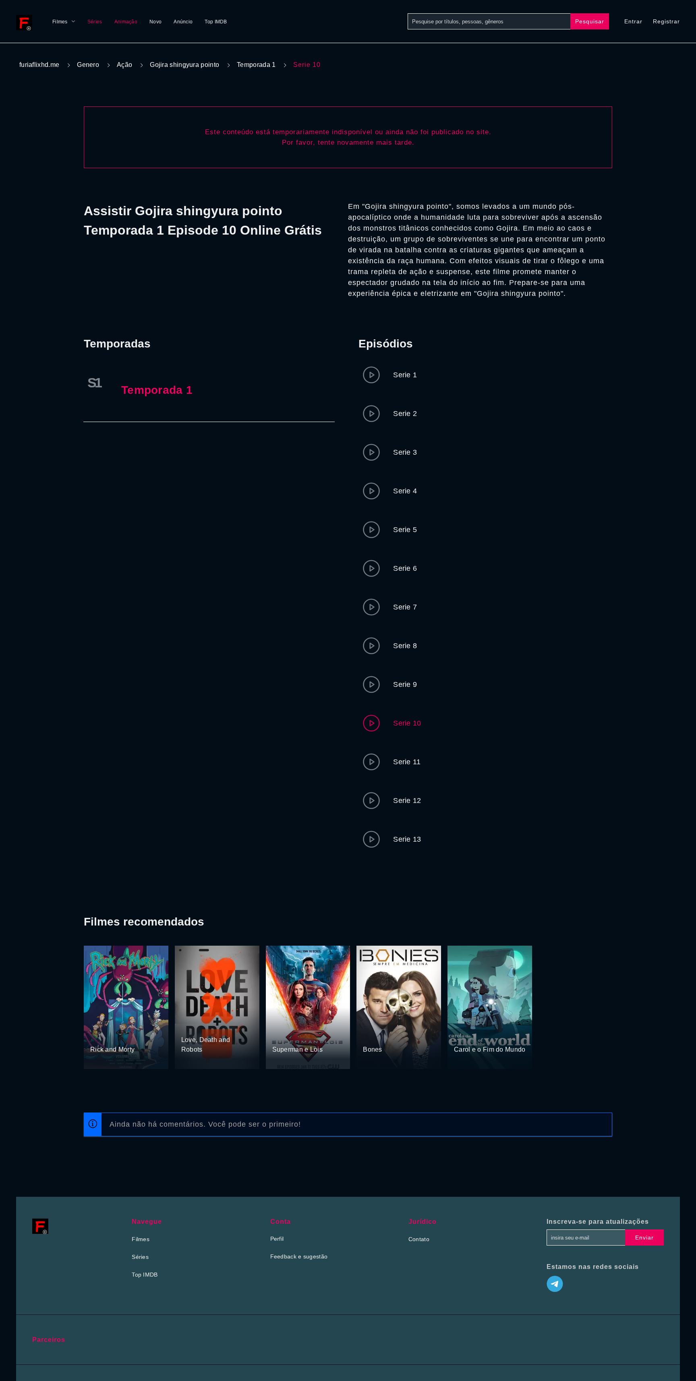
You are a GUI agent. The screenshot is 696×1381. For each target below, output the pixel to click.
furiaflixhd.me (39, 64)
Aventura (284, 1035)
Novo (155, 22)
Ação (124, 64)
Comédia (102, 1035)
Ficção (218, 1025)
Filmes (60, 22)
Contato (418, 1239)
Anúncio (183, 22)
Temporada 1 (256, 64)
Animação (125, 22)
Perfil (277, 1238)
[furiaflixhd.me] (26, 21)
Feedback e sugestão (299, 1256)
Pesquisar (589, 21)
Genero (88, 64)
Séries (94, 22)
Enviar (644, 1237)
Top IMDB (216, 22)
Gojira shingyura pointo (184, 64)
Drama (307, 1035)
